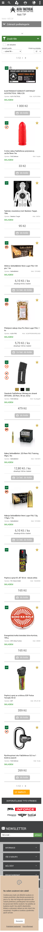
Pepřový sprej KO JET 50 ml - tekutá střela (20, 578)
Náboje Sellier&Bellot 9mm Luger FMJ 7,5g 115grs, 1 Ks (21, 516)
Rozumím (19, 921)
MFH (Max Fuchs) (16, 641)
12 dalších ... (21, 792)
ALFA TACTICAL (15, 96)
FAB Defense (14, 156)
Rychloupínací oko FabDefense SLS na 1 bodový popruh (20, 756)
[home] (21, 12)
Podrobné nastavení (13, 926)
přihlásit (38, 835)
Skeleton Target (15, 216)
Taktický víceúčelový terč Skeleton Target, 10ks (20, 212)
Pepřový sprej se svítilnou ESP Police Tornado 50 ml (19, 696)
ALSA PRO (13, 333)
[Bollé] (32, 818)
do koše (24, 113)
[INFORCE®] (25, 811)
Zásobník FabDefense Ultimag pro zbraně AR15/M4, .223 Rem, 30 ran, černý (20, 394)
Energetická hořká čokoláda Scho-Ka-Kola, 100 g (20, 636)
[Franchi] (11, 818)
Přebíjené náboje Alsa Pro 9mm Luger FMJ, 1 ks (22, 329)
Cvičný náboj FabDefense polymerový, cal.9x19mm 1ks (19, 152)
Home (4, 18)
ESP (11, 701)
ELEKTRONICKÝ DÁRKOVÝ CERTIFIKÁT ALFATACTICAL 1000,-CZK (19, 92)
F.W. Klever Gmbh (15, 581)
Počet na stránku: (35, 48)
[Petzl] (11, 811)
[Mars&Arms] (22, 818)
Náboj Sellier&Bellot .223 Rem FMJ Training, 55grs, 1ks (21, 454)
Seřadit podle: (7, 48)
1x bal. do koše (24, 290)
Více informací (27, 926)
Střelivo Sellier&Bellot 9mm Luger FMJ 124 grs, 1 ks (20, 267)
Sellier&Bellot (14, 271)
